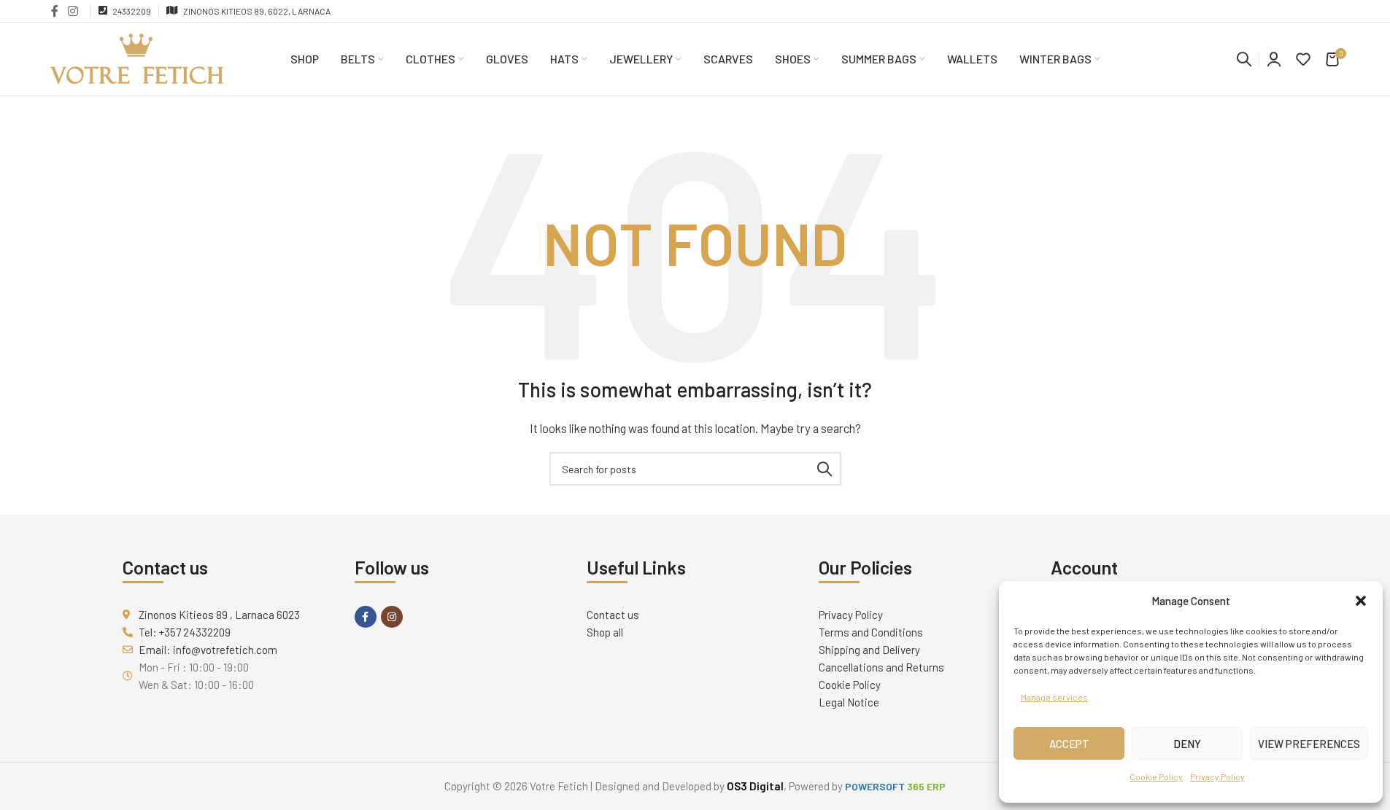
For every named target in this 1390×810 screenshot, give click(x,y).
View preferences (1309, 743)
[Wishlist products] (1303, 59)
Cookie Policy (1156, 776)
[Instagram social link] (73, 11)
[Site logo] (137, 57)
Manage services (1054, 697)
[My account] (1274, 59)
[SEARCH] (824, 469)
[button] (1361, 600)
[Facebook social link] (54, 11)
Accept (1069, 743)
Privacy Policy (1217, 776)
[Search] (1244, 59)
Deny (1187, 743)
